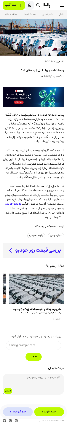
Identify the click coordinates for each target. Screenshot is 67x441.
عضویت (33, 357)
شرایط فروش (29, 14)
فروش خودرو (18, 412)
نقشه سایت (42, 421)
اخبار (61, 14)
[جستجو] (38, 5)
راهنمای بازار (11, 14)
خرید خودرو (49, 412)
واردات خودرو (36, 235)
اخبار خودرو (47, 14)
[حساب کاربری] (29, 5)
